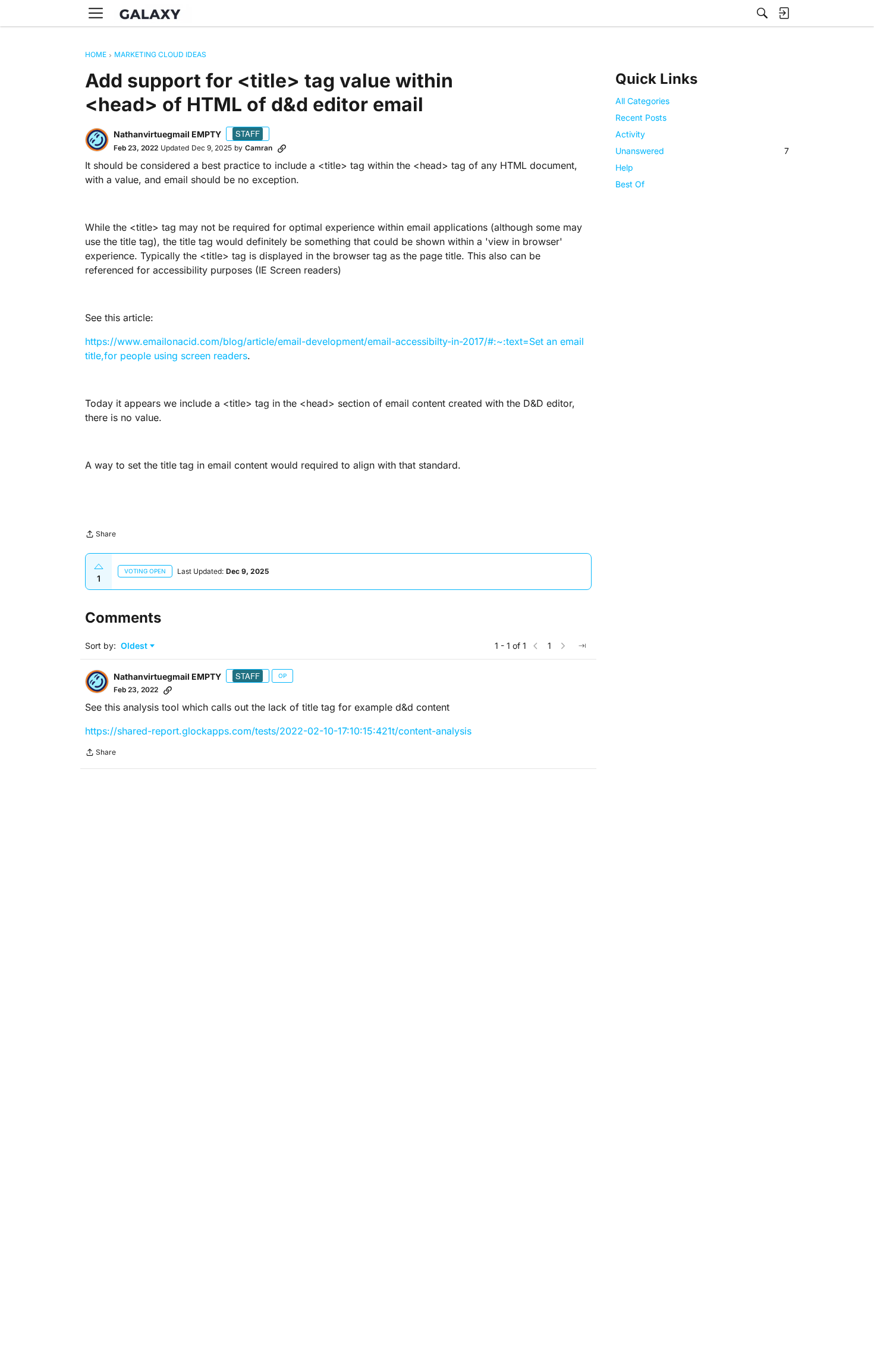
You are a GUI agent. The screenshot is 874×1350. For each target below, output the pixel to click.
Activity (630, 134)
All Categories (642, 101)
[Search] (762, 13)
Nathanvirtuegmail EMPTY (167, 134)
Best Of (630, 185)
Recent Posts (640, 117)
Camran (258, 147)
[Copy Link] (282, 148)
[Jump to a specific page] (582, 645)
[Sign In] (783, 13)
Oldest (135, 646)
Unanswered (702, 151)
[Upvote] (99, 567)
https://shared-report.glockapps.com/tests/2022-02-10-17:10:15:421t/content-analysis (278, 731)
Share (100, 535)
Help (624, 167)
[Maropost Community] (153, 13)
